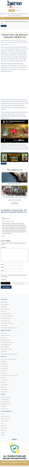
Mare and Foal (3, 387)
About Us (2, 414)
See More (14, 203)
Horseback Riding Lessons (6, 318)
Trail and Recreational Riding (6, 323)
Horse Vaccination (4, 384)
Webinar (12, 13)
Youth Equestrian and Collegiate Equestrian (9, 327)
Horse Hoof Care (4, 373)
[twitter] (14, 7)
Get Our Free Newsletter (5, 401)
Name (2, 264)
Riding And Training (5, 304)
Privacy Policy (3, 425)
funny (15, 53)
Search (18, 10)
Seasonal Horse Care (5, 389)
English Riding (4, 306)
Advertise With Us (4, 421)
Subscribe (11, 10)
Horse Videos (3, 25)
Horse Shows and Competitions (7, 316)
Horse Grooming (4, 368)
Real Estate (18, 15)
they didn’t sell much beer (12, 58)
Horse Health (3, 370)
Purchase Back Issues (5, 399)
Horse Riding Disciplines (5, 313)
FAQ (2, 423)
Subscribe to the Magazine (6, 397)
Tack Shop (17, 13)
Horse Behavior (4, 361)
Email (2, 267)
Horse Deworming (4, 366)
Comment (3, 247)
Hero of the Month (12, 15)
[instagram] (19, 7)
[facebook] (12, 7)
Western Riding (4, 325)
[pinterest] (15, 439)
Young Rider (3, 406)
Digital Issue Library (24, 13)
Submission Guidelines (5, 418)
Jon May (6, 218)
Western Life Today (4, 408)
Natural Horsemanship (5, 320)
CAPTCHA (4, 279)
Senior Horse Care (4, 391)
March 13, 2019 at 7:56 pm (8, 221)
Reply (3, 236)
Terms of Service (4, 427)
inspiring (12, 55)
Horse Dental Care (4, 364)
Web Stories (3, 434)
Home (2, 21)
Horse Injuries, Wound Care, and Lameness (9, 375)
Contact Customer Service (6, 416)
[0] (9, 7)
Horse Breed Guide (4, 302)
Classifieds (3, 432)
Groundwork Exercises (5, 309)
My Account (4, 13)
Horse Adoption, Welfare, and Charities (8, 359)
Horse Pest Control (4, 380)
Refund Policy (3, 430)
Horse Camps (3, 311)
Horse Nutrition (4, 377)
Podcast (8, 13)
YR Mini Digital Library (5, 404)
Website (2, 270)
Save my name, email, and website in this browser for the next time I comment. (14, 275)
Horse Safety (3, 382)
